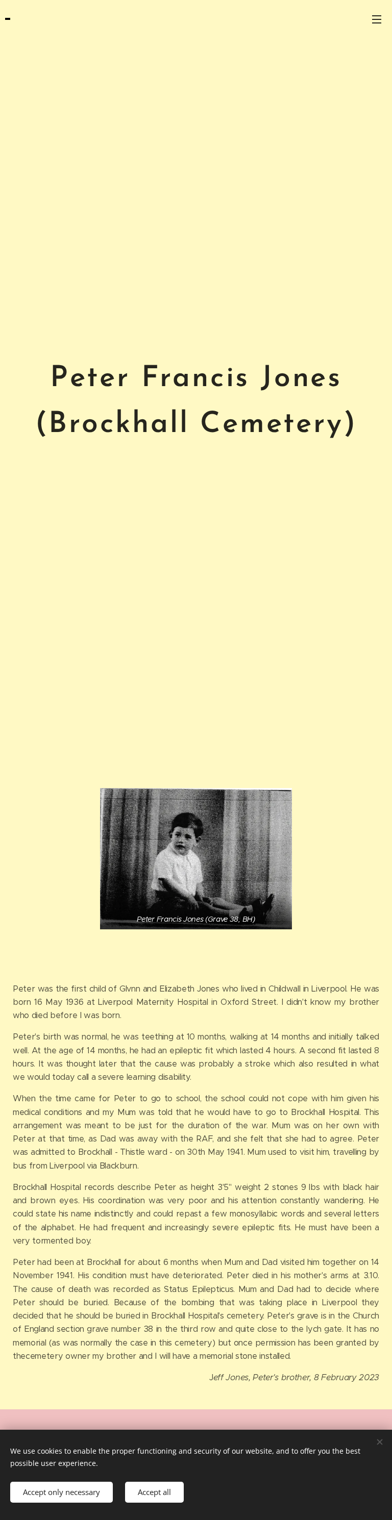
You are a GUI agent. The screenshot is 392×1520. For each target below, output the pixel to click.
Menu (376, 19)
